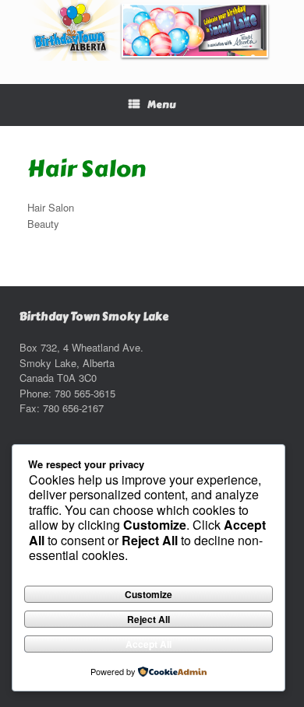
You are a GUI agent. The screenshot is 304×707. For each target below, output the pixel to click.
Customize (148, 594)
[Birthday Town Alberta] (152, 30)
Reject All (148, 619)
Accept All (148, 644)
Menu (161, 105)
